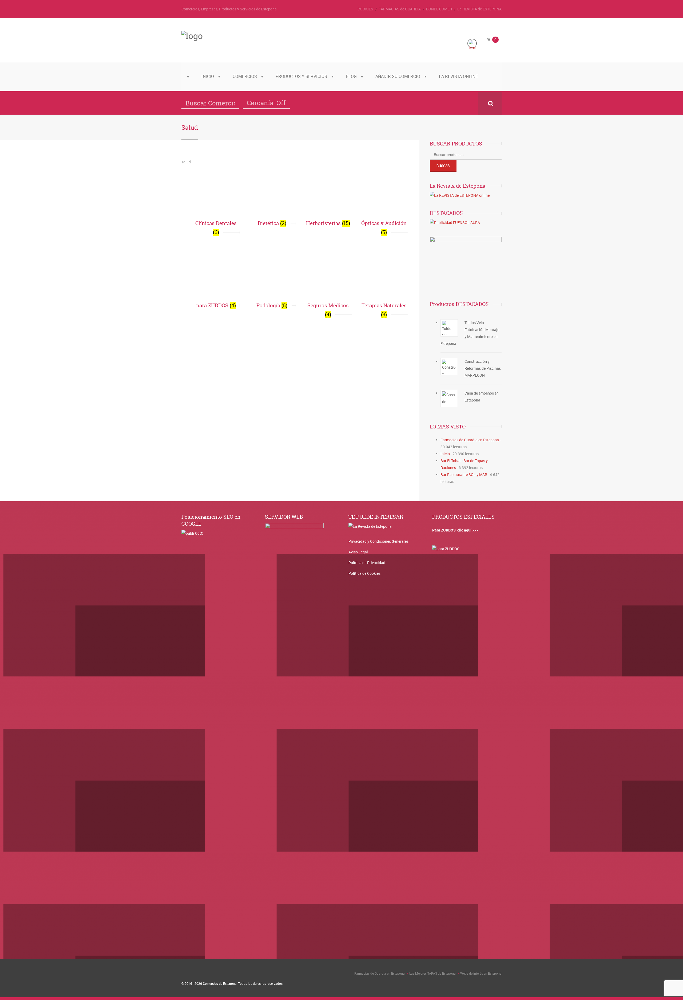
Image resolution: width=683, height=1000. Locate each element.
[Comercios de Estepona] (192, 36)
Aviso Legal (358, 551)
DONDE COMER (439, 8)
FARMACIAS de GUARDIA (400, 8)
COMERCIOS (245, 76)
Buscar (443, 165)
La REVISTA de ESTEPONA (479, 8)
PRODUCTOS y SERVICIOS (301, 76)
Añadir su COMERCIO (397, 76)
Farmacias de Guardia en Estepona (469, 439)
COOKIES (365, 8)
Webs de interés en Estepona (481, 973)
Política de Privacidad (366, 562)
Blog (351, 76)
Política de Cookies (364, 573)
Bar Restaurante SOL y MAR (463, 474)
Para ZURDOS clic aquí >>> (455, 530)
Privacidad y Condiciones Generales (378, 541)
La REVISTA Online (458, 76)
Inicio (207, 76)
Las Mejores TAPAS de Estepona (432, 973)
